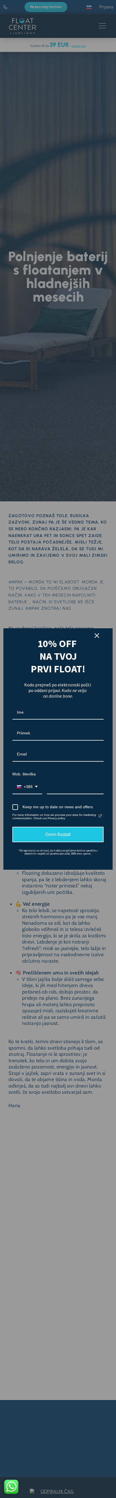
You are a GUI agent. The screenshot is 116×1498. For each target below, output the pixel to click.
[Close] (97, 635)
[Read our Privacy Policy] (100, 815)
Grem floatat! (58, 834)
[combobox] (27, 787)
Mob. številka (24, 774)
